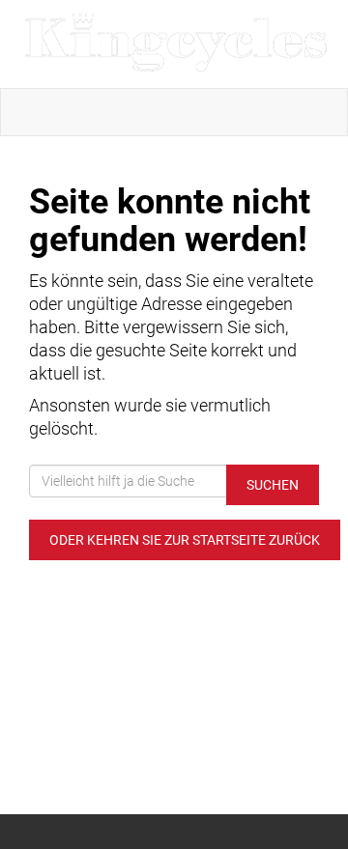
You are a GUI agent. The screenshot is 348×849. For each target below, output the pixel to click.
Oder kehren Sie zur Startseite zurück (184, 540)
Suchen (272, 485)
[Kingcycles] (178, 44)
